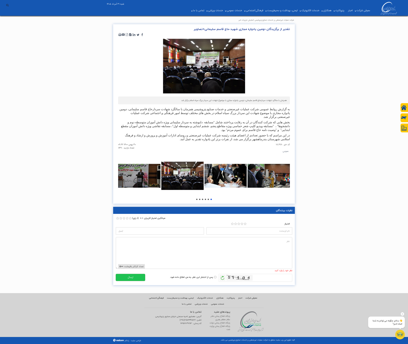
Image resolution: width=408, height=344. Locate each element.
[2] (235, 223)
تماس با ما (198, 10)
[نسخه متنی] (119, 35)
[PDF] (126, 35)
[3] (238, 223)
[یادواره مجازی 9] (269, 176)
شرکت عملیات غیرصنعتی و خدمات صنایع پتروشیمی (274, 20)
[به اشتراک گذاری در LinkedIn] (133, 35)
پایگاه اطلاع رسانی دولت (220, 323)
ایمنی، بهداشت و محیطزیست (282, 10)
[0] (117, 218)
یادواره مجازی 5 (199, 199)
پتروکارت (339, 10)
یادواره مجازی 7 (205, 199)
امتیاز (287, 223)
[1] (232, 223)
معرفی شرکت (363, 10)
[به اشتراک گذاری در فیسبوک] (142, 35)
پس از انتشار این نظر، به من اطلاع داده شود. (191, 277)
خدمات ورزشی (215, 10)
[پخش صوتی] (130, 35)
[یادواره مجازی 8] (225, 176)
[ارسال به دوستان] (123, 35)
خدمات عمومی (234, 10)
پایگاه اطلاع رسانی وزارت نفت (220, 328)
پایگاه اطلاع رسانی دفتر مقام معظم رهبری (220, 318)
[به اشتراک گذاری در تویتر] (138, 35)
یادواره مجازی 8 (208, 199)
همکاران (327, 10)
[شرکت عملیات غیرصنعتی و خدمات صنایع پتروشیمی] (389, 8)
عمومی (286, 151)
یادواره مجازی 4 (196, 199)
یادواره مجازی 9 (211, 199)
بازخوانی (223, 277)
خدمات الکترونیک (310, 10)
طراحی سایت (136, 340)
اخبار (350, 10)
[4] (241, 223)
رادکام (127, 340)
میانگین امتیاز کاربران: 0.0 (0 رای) (148, 218)
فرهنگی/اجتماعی (254, 10)
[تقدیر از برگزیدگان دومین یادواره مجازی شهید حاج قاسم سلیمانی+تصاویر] (204, 66)
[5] (245, 223)
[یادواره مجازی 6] (139, 176)
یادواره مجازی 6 (202, 199)
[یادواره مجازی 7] (182, 176)
